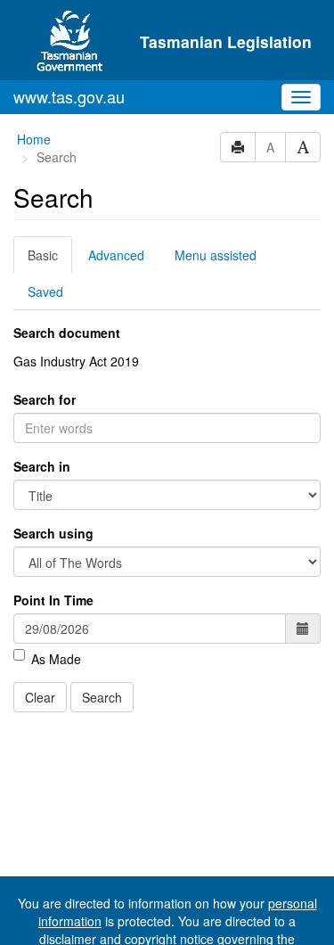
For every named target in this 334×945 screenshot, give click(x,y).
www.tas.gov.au (69, 96)
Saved (45, 291)
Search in (41, 466)
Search (102, 697)
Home (34, 139)
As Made (56, 659)
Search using (53, 533)
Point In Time (53, 600)
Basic (43, 255)
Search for (44, 399)
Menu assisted (216, 255)
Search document (66, 332)
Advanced (116, 255)
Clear (40, 697)
